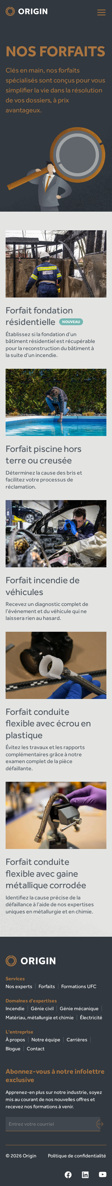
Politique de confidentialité (77, 1156)
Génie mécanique (79, 1008)
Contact (35, 1049)
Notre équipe (45, 1040)
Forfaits (47, 986)
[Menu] (101, 12)
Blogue (13, 1049)
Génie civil (42, 1008)
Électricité (91, 1017)
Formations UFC (78, 986)
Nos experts (19, 986)
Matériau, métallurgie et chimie (40, 1017)
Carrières (77, 1040)
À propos (15, 1040)
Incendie (15, 1008)
